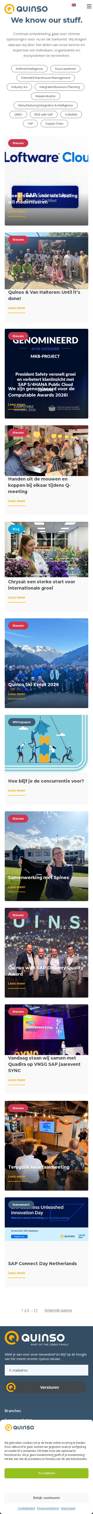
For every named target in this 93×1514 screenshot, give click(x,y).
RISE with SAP (44, 114)
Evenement (21, 1204)
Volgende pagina (58, 1310)
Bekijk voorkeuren (46, 1498)
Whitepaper (22, 722)
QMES (18, 114)
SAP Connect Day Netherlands (42, 1263)
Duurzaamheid (65, 69)
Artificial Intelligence (29, 69)
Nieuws (18, 143)
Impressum (68, 1508)
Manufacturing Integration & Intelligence (45, 105)
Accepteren (46, 1473)
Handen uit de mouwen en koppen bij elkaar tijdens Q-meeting (39, 485)
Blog (16, 529)
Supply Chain (54, 123)
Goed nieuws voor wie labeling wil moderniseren (42, 199)
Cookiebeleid (26, 1508)
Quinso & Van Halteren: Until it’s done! (44, 295)
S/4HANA (71, 114)
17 (36, 1310)
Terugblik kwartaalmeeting (39, 1167)
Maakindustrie (46, 96)
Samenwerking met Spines (38, 877)
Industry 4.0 (19, 87)
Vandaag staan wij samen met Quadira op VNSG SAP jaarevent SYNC (44, 1064)
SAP (30, 123)
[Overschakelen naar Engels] (74, 5)
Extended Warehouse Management (45, 78)
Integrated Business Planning (60, 87)
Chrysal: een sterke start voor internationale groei (41, 585)
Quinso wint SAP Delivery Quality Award (45, 971)
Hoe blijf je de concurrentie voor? (46, 781)
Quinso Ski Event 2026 (33, 684)
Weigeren (46, 1485)
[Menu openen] (89, 6)
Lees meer (16, 213)
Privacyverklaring (48, 1508)
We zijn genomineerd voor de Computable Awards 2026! (41, 392)
